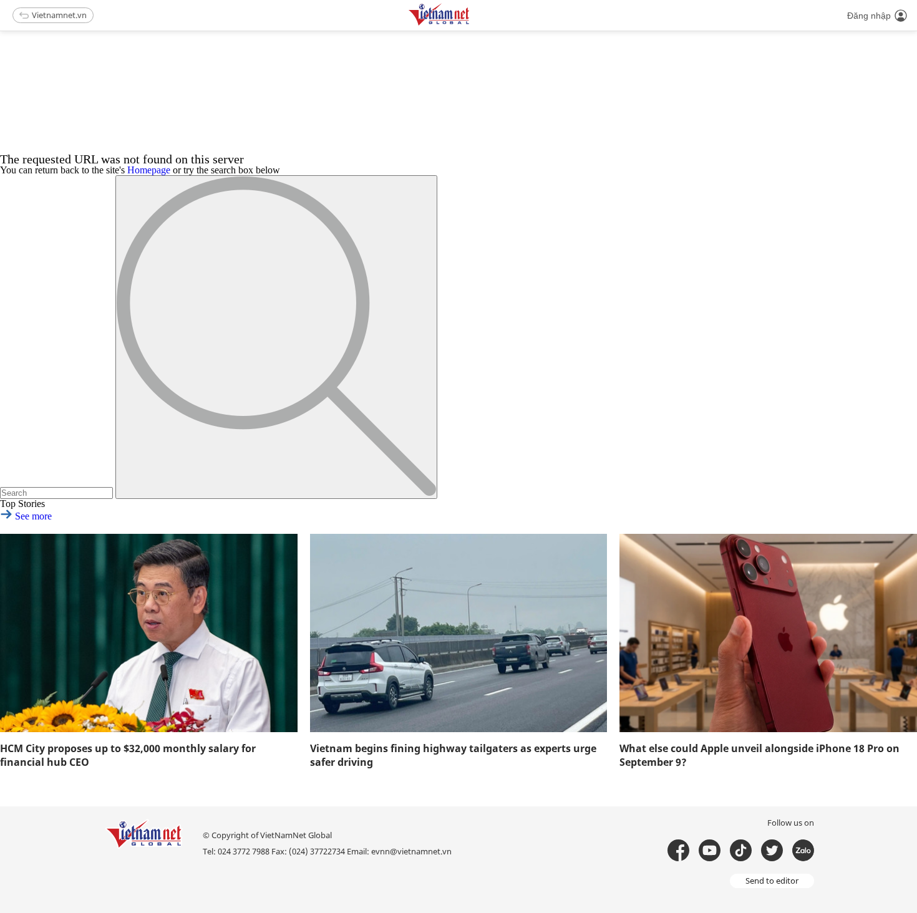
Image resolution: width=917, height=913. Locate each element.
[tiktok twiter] (772, 850)
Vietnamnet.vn (59, 15)
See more (32, 516)
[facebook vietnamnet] (678, 850)
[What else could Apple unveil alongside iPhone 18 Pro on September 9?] (768, 633)
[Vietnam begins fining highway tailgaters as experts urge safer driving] (459, 633)
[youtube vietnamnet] (709, 850)
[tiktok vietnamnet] (741, 850)
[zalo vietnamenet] (803, 850)
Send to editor (771, 880)
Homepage (148, 170)
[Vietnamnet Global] (470, 23)
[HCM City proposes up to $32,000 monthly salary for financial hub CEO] (149, 633)
